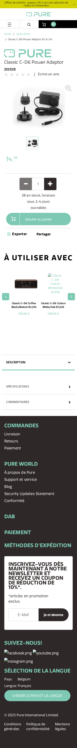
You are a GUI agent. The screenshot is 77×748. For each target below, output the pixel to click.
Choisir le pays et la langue (37, 696)
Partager (44, 234)
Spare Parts (23, 33)
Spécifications (17, 386)
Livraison (12, 434)
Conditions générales (12, 726)
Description (15, 362)
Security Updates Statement (29, 493)
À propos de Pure (19, 472)
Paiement (12, 448)
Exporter (19, 234)
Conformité (14, 500)
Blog (8, 486)
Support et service (20, 479)
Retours (11, 441)
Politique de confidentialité (37, 726)
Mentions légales (62, 726)
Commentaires (17, 402)
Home (7, 33)
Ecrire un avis (49, 74)
